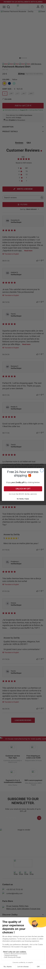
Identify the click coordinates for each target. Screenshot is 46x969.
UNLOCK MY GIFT (23, 489)
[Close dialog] (41, 470)
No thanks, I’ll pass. (23, 498)
